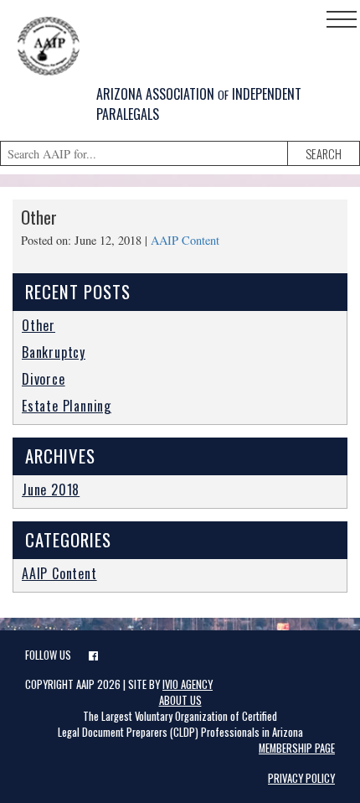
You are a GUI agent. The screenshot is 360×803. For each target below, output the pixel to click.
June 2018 (51, 489)
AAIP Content (185, 240)
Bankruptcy (53, 352)
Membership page (297, 748)
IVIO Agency (187, 684)
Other (39, 217)
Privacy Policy (301, 778)
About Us (180, 700)
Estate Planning (66, 406)
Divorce (43, 379)
